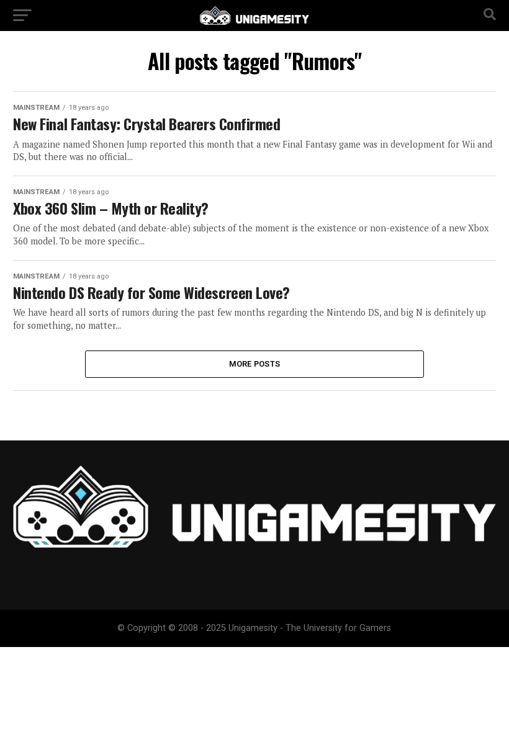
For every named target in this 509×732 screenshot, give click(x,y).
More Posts (255, 363)
